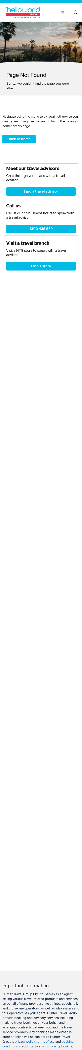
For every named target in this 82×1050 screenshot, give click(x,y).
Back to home (19, 139)
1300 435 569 (41, 229)
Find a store (41, 266)
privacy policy (25, 1041)
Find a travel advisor (41, 191)
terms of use (45, 1041)
